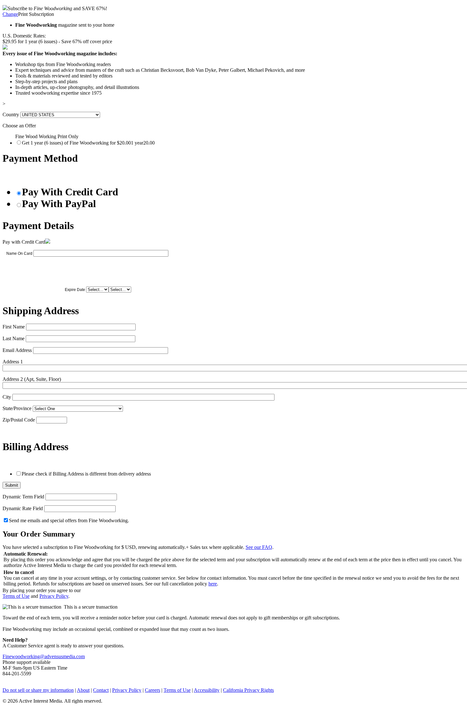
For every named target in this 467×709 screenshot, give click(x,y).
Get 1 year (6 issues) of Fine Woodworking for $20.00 (88, 142)
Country (11, 114)
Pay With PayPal (59, 203)
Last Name (13, 338)
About (83, 690)
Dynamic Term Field (23, 496)
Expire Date (75, 289)
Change (10, 14)
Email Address (17, 350)
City (7, 397)
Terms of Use (16, 596)
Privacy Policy (53, 596)
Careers (152, 690)
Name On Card (19, 253)
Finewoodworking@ (23, 656)
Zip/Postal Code (19, 419)
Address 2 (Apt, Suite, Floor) (32, 379)
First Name (14, 326)
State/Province (17, 408)
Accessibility (207, 690)
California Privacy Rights (248, 690)
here (212, 583)
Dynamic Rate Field (23, 508)
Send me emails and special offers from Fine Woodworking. (69, 520)
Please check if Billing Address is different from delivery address (86, 473)
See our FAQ (259, 547)
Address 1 (13, 361)
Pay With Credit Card (70, 192)
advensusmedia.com (64, 656)
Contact (101, 690)
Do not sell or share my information (38, 690)
